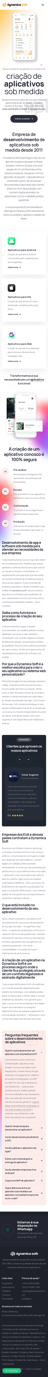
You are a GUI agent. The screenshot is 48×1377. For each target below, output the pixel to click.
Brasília (5, 1352)
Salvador (14, 1352)
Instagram (26, 1298)
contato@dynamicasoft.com (34, 1293)
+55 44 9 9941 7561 (31, 1287)
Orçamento (7, 1283)
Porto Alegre (8, 1360)
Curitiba (14, 1356)
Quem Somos (8, 1287)
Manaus (5, 1356)
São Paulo (20, 1348)
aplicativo (37, 379)
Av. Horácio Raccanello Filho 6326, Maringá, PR (23, 1315)
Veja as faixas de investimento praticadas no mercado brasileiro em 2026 (22, 1106)
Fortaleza (23, 1352)
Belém (38, 1356)
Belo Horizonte (36, 1352)
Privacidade (7, 1298)
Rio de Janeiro (33, 1348)
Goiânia (30, 1356)
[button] (19, 759)
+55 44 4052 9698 (30, 1283)
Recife (22, 1356)
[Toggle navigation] (42, 5)
